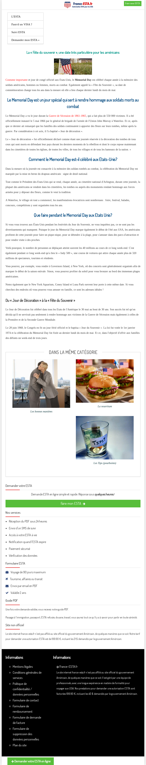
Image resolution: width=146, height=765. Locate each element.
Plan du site (20, 745)
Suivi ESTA (18, 32)
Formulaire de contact (26, 700)
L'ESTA (16, 16)
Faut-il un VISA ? (21, 24)
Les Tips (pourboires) (105, 463)
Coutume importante (17, 79)
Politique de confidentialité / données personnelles (26, 689)
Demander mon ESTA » (25, 40)
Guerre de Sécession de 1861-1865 (67, 115)
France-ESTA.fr (69, 666)
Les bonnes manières (41, 411)
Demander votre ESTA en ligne (32, 761)
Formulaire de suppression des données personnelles (26, 734)
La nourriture (105, 406)
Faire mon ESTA (132, 3)
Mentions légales (23, 666)
